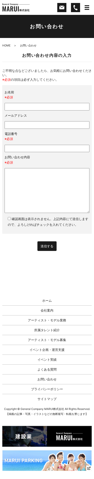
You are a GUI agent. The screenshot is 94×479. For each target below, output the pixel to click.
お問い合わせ (47, 379)
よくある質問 (47, 369)
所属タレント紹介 (47, 330)
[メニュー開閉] (87, 7)
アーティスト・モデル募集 (47, 340)
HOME (6, 45)
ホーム (47, 300)
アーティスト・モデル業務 (47, 320)
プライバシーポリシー (47, 389)
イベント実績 (47, 359)
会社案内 (47, 310)
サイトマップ (47, 399)
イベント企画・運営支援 (47, 350)
